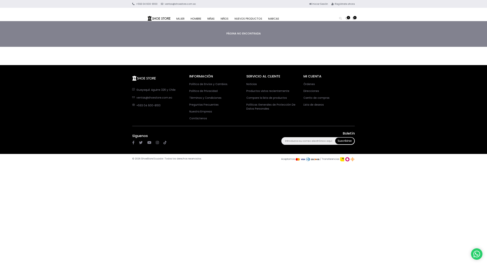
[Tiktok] (164, 143)
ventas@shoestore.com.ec (154, 98)
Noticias (251, 84)
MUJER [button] (180, 19)
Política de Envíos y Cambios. (208, 84)
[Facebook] (133, 143)
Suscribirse (345, 141)
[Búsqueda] (340, 19)
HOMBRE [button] (196, 19)
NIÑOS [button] (224, 19)
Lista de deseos (313, 105)
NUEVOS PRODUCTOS (248, 19)
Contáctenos (198, 118)
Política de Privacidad (203, 91)
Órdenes (309, 84)
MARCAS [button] (273, 19)
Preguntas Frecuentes (204, 105)
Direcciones (311, 91)
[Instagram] (149, 143)
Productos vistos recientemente (267, 91)
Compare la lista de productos (266, 98)
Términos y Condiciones (205, 98)
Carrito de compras (316, 98)
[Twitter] (141, 143)
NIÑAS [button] (211, 19)
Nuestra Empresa (200, 111)
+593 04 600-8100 (148, 105)
